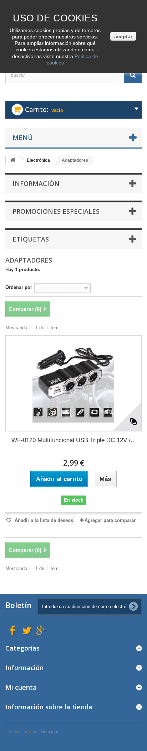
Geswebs (50, 731)
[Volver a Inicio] (13, 160)
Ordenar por (18, 287)
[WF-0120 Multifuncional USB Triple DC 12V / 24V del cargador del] (73, 383)
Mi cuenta (21, 687)
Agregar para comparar (110, 520)
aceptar (123, 36)
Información (36, 183)
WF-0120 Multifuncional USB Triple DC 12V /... (73, 440)
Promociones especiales (56, 211)
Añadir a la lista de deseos (43, 520)
